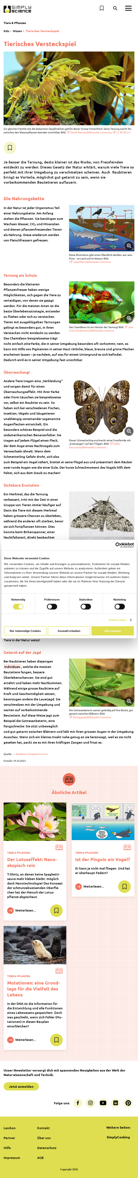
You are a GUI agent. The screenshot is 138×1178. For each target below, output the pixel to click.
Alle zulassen (112, 630)
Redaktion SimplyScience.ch (31, 753)
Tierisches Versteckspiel (42, 31)
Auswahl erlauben (69, 630)
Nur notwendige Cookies (25, 630)
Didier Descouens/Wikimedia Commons (94, 445)
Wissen (17, 31)
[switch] (52, 607)
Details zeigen (117, 619)
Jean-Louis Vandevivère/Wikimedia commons (101, 328)
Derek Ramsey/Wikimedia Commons (90, 132)
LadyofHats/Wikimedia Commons (92, 261)
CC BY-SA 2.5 (123, 132)
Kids (6, 31)
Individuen (12, 666)
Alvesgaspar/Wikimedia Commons (92, 717)
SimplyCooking (118, 1137)
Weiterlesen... (25, 910)
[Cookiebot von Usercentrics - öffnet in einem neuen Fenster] (118, 545)
